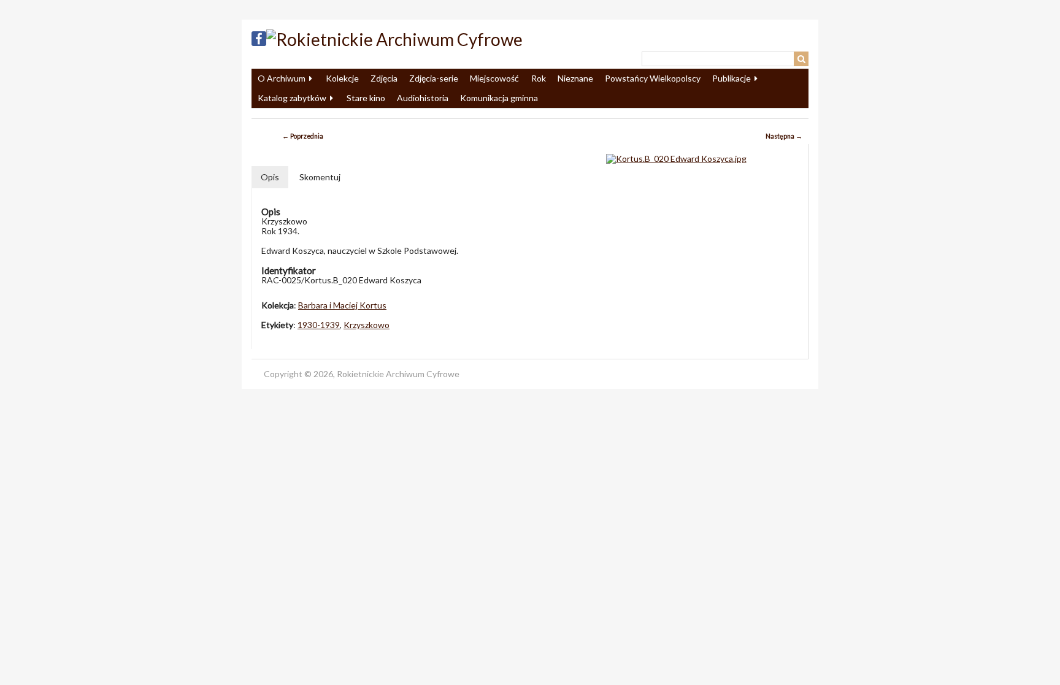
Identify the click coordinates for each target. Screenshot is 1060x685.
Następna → (784, 136)
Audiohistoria (422, 98)
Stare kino (366, 98)
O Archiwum (281, 78)
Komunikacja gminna (499, 98)
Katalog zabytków (292, 98)
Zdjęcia (384, 78)
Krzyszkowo (367, 325)
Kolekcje (342, 78)
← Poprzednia (302, 136)
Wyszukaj (801, 59)
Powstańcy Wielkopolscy (653, 78)
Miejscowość (494, 78)
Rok (538, 78)
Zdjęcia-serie (433, 78)
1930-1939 (319, 325)
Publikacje (731, 78)
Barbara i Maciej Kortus (342, 305)
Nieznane (575, 78)
